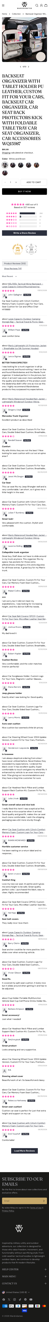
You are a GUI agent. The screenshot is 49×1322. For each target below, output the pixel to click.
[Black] (21, 165)
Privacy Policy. (8, 1211)
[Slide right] (28, 67)
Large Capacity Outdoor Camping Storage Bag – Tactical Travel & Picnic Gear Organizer (22, 322)
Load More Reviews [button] (24, 1150)
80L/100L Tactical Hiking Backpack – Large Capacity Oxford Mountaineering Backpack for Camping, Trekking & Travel (22, 287)
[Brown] (28, 165)
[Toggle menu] (3, 5)
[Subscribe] (44, 1201)
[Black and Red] (13, 165)
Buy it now (24, 191)
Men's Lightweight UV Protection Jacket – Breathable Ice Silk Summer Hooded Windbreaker (24, 348)
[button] (11, 213)
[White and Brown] (5, 165)
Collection (16, 14)
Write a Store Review (24, 233)
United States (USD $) (16, 1292)
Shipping (6, 152)
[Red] (5, 173)
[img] (24, 204)
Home (4, 14)
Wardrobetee (16, 1316)
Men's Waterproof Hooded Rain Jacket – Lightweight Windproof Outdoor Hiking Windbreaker (24, 402)
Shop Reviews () (13, 268)
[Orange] (36, 165)
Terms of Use (36, 1208)
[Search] (37, 5)
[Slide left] (20, 67)
